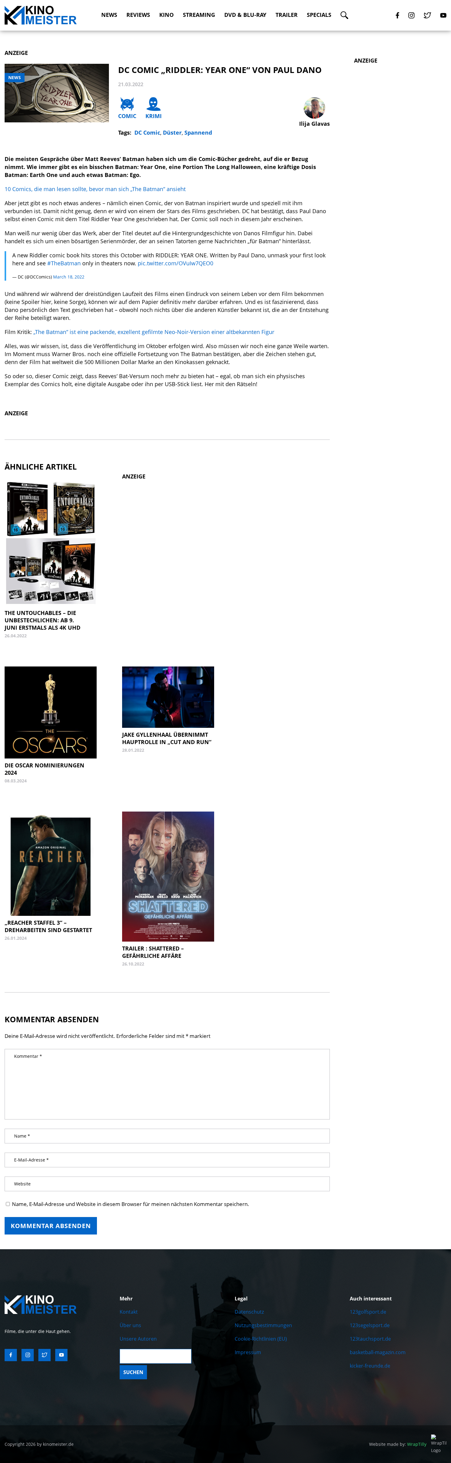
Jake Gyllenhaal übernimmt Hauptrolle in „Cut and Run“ (166, 738)
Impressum (248, 1352)
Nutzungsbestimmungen (263, 1325)
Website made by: (397, 1444)
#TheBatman (64, 263)
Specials (319, 14)
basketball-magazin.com (378, 1352)
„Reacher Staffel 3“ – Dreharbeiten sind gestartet (48, 926)
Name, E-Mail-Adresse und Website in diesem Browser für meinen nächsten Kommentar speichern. (130, 1204)
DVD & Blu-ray (245, 14)
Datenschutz (249, 1311)
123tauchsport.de (370, 1338)
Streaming (199, 14)
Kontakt (129, 1311)
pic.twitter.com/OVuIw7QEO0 (175, 263)
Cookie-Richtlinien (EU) (261, 1338)
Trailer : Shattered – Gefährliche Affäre (153, 952)
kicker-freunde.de (370, 1365)
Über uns (130, 1325)
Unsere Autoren (138, 1338)
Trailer (287, 14)
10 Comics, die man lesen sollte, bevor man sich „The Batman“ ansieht (95, 189)
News (109, 14)
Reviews (138, 14)
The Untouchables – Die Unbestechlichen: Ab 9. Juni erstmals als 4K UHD (42, 620)
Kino (166, 14)
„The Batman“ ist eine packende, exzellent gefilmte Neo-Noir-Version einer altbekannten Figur (153, 332)
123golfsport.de (368, 1311)
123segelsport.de (370, 1325)
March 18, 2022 (68, 277)
